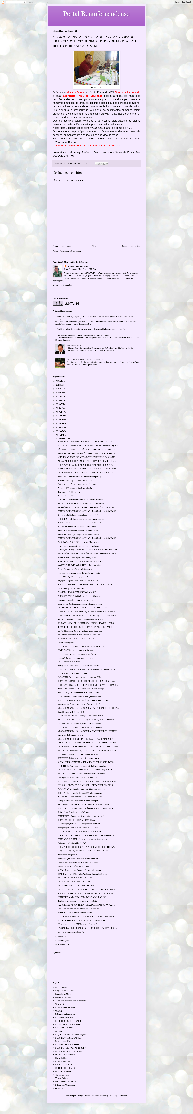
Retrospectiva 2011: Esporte (69, 492)
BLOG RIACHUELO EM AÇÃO (68, 1051)
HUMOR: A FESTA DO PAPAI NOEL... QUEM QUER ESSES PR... (86, 785)
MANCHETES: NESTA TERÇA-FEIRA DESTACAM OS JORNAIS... (86, 904)
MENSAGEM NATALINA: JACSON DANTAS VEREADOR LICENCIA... (88, 708)
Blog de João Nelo (62, 987)
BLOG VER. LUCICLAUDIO (67, 1024)
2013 (58, 427)
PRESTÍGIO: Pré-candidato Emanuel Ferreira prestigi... (80, 476)
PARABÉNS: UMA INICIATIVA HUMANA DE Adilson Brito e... (85, 804)
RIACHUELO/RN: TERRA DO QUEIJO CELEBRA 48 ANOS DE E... (87, 835)
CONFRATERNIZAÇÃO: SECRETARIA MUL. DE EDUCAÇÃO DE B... (88, 850)
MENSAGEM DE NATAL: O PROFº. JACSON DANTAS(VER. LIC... (86, 769)
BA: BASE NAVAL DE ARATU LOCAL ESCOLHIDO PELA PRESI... (87, 623)
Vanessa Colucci (61, 1078)
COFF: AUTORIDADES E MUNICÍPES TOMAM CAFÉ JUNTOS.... (86, 465)
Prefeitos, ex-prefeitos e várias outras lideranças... (77, 484)
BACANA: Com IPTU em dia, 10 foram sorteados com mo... (82, 773)
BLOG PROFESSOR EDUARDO (68, 1021)
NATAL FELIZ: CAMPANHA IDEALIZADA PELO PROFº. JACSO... (86, 762)
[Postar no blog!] (98, 163)
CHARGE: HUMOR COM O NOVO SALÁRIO (77, 592)
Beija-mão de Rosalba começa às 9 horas (74, 812)
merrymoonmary (101, 1095)
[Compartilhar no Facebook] (104, 163)
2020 (58, 400)
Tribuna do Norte (62, 1074)
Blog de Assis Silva (63, 1041)
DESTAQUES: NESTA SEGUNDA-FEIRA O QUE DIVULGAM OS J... (87, 916)
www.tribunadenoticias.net (65, 1081)
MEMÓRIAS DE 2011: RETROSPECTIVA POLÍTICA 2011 (82, 607)
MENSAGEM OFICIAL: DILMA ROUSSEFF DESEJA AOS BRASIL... (87, 472)
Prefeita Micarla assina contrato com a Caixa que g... (79, 862)
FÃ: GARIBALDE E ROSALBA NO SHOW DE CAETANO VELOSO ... (87, 928)
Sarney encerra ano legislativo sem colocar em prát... (79, 800)
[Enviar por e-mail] (96, 163)
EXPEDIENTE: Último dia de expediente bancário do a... (81, 519)
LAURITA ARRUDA (63, 1064)
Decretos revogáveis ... (67, 642)
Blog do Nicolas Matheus (65, 990)
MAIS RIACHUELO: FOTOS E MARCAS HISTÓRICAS (81, 831)
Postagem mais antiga (131, 246)
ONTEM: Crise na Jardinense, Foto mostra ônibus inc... (80, 723)
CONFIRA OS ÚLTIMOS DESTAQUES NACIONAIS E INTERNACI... (87, 611)
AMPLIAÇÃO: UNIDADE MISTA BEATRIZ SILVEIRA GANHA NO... (87, 457)
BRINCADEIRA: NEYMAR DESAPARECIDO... (78, 912)
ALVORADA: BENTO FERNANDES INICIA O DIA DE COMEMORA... (88, 468)
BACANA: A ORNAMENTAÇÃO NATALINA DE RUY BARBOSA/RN (87, 750)
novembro (62, 936)
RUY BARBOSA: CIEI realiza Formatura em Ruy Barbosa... (82, 920)
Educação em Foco (62, 1061)
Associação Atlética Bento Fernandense (70, 1000)
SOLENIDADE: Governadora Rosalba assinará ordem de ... (82, 499)
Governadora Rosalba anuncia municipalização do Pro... (80, 603)
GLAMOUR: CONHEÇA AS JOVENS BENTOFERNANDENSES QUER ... (89, 445)
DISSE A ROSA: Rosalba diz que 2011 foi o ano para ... (80, 793)
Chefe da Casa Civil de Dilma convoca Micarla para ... (79, 542)
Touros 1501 (60, 1004)
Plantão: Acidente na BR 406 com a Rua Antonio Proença (81, 688)
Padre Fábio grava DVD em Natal (71, 588)
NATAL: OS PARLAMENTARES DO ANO (76, 885)
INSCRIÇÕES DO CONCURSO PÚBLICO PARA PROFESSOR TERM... (88, 553)
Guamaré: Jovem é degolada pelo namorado (75, 658)
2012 (58, 431)
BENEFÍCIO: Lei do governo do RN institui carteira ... (80, 758)
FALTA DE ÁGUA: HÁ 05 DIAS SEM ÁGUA (77, 877)
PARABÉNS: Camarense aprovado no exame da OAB (79, 677)
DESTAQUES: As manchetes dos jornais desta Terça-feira (81, 646)
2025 (58, 381)
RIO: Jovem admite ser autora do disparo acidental (78, 526)
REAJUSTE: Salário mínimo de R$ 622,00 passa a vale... (81, 796)
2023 (58, 388)
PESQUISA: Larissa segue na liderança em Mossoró (78, 665)
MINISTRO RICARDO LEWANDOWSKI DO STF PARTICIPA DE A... (87, 889)
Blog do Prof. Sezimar (64, 1027)
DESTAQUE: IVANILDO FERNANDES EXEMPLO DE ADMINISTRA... (88, 549)
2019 (58, 404)
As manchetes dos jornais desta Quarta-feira (75, 600)
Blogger (124, 1095)
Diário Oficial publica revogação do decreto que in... (79, 576)
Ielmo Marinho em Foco (65, 1007)
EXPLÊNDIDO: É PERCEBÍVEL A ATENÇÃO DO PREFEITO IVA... (87, 847)
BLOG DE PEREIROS (64, 1017)
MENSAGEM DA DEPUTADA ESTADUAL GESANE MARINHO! (85, 739)
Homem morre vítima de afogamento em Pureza (77, 654)
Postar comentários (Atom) (70, 251)
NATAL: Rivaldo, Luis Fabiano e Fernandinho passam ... (81, 870)
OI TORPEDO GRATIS (65, 1068)
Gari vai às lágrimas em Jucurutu (71, 932)
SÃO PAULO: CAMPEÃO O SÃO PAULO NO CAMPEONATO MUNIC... (88, 449)
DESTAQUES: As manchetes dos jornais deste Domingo (80, 727)
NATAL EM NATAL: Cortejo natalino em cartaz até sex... (81, 619)
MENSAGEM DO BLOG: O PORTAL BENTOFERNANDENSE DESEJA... (89, 746)
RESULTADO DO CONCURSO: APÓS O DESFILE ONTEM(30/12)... (87, 441)
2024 (58, 384)
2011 (58, 435)
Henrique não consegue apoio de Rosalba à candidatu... (80, 573)
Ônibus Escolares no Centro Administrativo (75, 569)
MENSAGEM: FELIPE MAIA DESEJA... (75, 881)
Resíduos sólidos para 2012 (68, 854)
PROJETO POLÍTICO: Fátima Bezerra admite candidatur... (81, 503)
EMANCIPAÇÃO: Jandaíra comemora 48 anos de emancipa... (82, 789)
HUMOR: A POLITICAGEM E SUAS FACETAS (78, 638)
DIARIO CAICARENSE (65, 1054)
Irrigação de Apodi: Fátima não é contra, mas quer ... (79, 580)
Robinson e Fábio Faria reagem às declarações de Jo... (79, 515)
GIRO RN (59, 1010)
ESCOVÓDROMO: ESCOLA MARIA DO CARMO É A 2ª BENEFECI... (87, 507)
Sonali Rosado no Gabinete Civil (71, 712)
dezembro (62, 438)
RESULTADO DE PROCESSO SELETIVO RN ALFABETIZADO (85, 627)
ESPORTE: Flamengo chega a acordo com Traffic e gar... (81, 534)
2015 (58, 419)
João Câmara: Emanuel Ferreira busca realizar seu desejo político (83, 334)
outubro (61, 940)
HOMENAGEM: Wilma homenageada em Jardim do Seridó (82, 715)
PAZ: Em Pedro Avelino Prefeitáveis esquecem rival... (79, 530)
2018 (58, 408)
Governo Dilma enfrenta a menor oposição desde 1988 (79, 696)
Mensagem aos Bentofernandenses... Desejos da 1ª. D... (80, 704)
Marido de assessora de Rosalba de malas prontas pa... (79, 908)
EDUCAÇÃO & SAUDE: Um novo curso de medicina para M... (83, 839)
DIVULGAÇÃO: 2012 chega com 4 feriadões (76, 650)
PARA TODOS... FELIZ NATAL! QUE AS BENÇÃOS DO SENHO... (86, 719)
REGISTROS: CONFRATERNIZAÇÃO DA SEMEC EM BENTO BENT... (88, 808)
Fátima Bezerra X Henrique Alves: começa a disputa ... (80, 557)
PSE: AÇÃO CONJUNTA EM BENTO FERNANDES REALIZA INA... (87, 461)
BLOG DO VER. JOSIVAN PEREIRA (70, 1047)
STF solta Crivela (74, 345)
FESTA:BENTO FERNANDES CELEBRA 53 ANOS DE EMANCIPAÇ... (88, 781)
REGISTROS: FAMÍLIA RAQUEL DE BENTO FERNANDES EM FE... (87, 669)
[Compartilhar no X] (101, 163)
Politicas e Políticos (63, 1071)
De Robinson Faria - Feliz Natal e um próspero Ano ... (79, 754)
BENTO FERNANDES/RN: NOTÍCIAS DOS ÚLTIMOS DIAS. (84, 700)
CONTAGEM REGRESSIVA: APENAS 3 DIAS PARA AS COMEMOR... (88, 538)
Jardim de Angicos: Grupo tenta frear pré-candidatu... (79, 692)
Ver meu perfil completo (62, 285)
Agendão (58, 1031)
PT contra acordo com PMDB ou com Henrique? (77, 924)
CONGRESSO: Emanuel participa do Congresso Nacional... (82, 816)
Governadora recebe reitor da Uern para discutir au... (79, 546)
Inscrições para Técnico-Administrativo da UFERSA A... (80, 827)
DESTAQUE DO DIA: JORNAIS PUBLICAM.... (78, 820)
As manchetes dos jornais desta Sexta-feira (75, 480)
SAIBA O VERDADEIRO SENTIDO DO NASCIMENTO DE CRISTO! (87, 742)
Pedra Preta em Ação (63, 997)
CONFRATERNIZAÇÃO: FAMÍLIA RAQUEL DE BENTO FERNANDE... (88, 685)
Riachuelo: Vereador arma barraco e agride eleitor (77, 901)
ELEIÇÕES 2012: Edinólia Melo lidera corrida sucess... (80, 596)
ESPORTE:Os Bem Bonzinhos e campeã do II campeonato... (82, 766)
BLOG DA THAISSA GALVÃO (68, 1037)
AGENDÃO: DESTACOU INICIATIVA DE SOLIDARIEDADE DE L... (87, 584)
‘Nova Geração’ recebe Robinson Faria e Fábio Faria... (80, 858)
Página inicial (97, 246)
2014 (58, 423)
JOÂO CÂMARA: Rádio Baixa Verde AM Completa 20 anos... (83, 874)
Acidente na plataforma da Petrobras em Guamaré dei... (80, 634)
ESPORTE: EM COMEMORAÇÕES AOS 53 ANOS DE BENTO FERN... (88, 453)
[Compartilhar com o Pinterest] (106, 163)
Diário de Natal (61, 1058)
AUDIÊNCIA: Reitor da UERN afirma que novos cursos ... (81, 561)
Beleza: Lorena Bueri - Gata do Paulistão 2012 (85, 359)
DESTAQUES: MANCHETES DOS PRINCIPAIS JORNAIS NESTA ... (87, 681)
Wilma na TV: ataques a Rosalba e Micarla (75, 488)
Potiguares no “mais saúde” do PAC (72, 843)
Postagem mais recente (62, 246)
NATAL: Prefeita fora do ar (69, 661)
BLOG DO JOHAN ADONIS (67, 1044)
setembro (62, 944)
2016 (58, 415)
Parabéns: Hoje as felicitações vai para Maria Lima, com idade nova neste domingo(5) (91, 329)
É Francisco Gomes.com (65, 1014)
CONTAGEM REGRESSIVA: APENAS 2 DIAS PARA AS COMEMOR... (88, 511)
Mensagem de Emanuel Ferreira (70, 735)
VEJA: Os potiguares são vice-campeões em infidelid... (79, 823)
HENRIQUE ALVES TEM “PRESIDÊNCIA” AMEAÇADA (82, 897)
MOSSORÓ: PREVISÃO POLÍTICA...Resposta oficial (80, 565)
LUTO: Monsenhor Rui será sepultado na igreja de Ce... (80, 630)
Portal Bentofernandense (77, 266)
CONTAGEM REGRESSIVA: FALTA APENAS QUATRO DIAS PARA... (88, 615)
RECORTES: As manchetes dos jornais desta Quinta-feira (81, 522)
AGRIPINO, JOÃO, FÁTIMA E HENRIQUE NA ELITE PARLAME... (86, 893)
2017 (58, 412)
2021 (58, 396)
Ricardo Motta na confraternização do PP (74, 866)
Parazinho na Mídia (63, 994)
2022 (58, 392)
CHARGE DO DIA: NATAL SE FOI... (73, 673)
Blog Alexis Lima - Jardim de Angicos (70, 1034)
